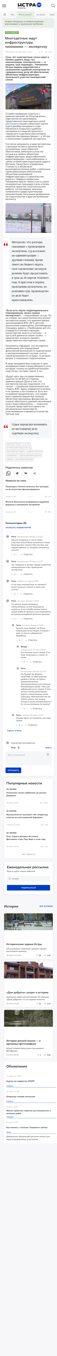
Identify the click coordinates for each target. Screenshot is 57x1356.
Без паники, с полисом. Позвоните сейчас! (26, 1127)
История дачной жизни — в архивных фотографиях (23, 1042)
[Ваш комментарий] (28, 758)
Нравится (12, 554)
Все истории (46, 906)
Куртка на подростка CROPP (20, 1081)
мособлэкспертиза (24, 459)
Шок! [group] (52, 14)
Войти (48, 747)
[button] (5, 6)
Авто (8, 1132)
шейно (9, 459)
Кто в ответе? (12, 32)
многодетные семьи (15, 452)
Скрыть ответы (14, 730)
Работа (9, 1101)
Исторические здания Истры (24, 944)
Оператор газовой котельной (20, 1096)
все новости (28, 854)
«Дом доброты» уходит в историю (27, 992)
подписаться (28, 888)
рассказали (12, 123)
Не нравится (17, 554)
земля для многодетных (30, 456)
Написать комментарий (18, 527)
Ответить (28, 554)
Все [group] (13, 14)
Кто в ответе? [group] (25, 14)
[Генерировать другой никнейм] (19, 747)
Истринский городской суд (19, 448)
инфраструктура (34, 452)
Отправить (13, 770)
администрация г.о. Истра (18, 444)
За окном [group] (40, 14)
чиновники (11, 456)
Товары (9, 1086)
